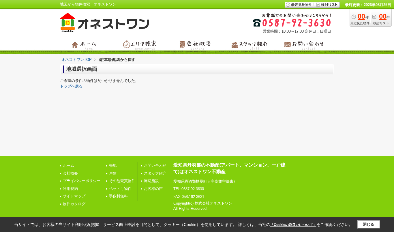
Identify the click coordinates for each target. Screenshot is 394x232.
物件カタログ (74, 204)
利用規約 (70, 188)
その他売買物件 (122, 181)
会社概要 (70, 173)
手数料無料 (118, 196)
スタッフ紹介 (155, 173)
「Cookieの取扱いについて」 (293, 225)
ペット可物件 (120, 188)
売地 (113, 165)
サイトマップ (74, 196)
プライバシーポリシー (81, 181)
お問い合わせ (155, 165)
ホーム (68, 165)
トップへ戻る (71, 86)
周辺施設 (151, 181)
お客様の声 (153, 188)
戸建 (113, 173)
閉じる (368, 224)
